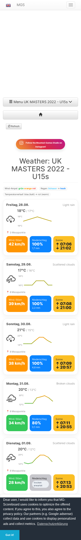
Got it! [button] (10, 534)
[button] (8, 5)
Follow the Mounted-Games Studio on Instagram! (43, 144)
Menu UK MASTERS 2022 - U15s (41, 102)
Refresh (14, 126)
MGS (21, 5)
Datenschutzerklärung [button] (52, 523)
